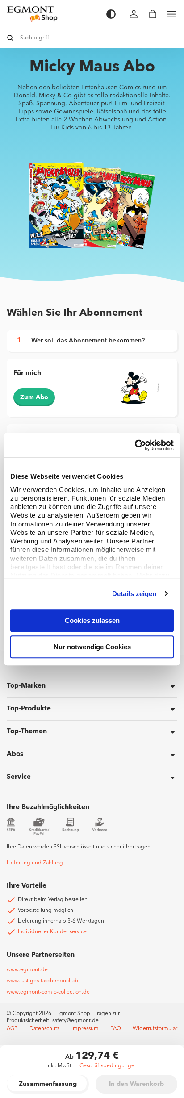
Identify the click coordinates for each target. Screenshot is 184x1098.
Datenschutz (44, 1028)
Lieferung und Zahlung (35, 863)
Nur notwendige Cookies (92, 647)
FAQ (115, 1028)
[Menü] (171, 14)
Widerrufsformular (155, 1028)
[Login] (134, 14)
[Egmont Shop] (52, 14)
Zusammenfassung (48, 1084)
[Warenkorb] (152, 14)
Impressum (85, 1028)
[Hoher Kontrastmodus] (111, 14)
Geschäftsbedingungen (108, 1066)
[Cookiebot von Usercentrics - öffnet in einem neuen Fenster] (135, 445)
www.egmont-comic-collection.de (48, 992)
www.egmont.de (27, 970)
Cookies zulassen (92, 620)
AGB (12, 1028)
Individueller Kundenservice (52, 932)
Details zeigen (134, 593)
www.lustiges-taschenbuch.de (43, 981)
